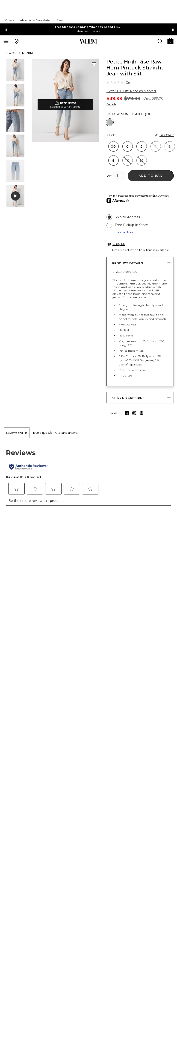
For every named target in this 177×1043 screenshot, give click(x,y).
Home (11, 53)
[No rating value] (116, 82)
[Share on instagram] (134, 413)
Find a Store (125, 232)
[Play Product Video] (15, 196)
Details (111, 104)
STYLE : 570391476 (124, 271)
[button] (170, 40)
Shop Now (83, 30)
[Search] (160, 41)
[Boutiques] (16, 41)
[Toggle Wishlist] (94, 64)
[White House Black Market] (88, 41)
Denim (27, 53)
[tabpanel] (88, 474)
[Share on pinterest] (141, 413)
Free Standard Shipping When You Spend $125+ (88, 27)
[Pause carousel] (173, 30)
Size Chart (166, 135)
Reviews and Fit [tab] (16, 432)
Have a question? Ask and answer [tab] (55, 432)
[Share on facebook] (127, 413)
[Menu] (6, 41)
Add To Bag (151, 175)
